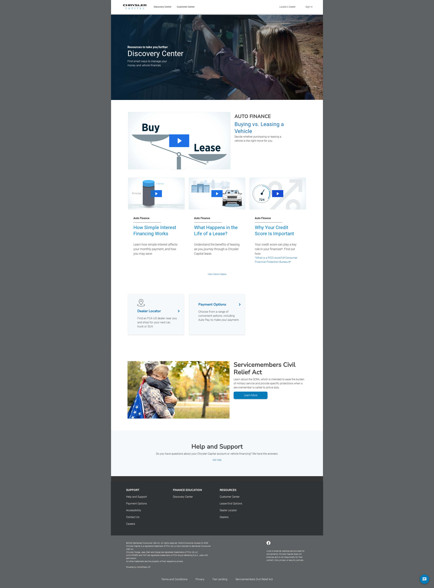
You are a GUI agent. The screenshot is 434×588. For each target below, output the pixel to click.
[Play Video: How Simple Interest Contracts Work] (156, 193)
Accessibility (133, 510)
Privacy (200, 579)
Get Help (217, 460)
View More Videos (217, 274)
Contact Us (132, 517)
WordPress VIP (143, 567)
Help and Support (136, 496)
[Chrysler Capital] (135, 7)
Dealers (224, 517)
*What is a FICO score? (268, 257)
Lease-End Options (231, 503)
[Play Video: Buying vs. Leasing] (179, 140)
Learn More (250, 395)
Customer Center (186, 6)
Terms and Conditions (174, 579)
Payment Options (136, 503)
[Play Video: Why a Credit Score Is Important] (277, 193)
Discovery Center (162, 6)
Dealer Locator (228, 510)
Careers (130, 523)
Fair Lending (220, 579)
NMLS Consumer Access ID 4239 (193, 543)
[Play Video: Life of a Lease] (216, 193)
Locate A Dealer (287, 6)
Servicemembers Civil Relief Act (254, 579)
